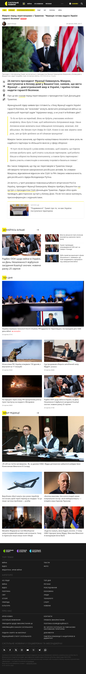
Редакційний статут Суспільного (16, 636)
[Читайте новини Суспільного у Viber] (33, 650)
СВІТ (45, 10)
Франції (40, 81)
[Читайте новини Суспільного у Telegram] (39, 650)
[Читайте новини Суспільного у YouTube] (28, 650)
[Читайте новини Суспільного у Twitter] (16, 650)
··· (62, 3)
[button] (4, 82)
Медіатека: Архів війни (12, 570)
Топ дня (47, 580)
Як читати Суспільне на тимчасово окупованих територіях (59, 628)
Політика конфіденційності (56, 623)
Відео (4, 566)
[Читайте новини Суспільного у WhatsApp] (45, 650)
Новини (47, 606)
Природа (6, 602)
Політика (6, 591)
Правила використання (54, 620)
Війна (29, 4)
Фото (46, 566)
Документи (49, 633)
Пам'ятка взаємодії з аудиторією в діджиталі (59, 637)
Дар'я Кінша (11, 24)
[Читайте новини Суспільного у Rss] (4, 650)
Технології (48, 598)
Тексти (47, 563)
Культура (6, 606)
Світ (4, 595)
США (4, 10)
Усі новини (38, 4)
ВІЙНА (60, 10)
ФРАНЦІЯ (11, 10)
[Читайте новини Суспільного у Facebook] (10, 650)
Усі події (6, 580)
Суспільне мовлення (11, 620)
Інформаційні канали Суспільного (17, 627)
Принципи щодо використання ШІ (17, 623)
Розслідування (50, 588)
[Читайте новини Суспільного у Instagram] (22, 650)
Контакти (48, 616)
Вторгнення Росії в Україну (26, 10)
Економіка (48, 591)
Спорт (46, 602)
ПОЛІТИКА (52, 10)
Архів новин (7, 616)
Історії (5, 598)
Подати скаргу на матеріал (14, 633)
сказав (22, 95)
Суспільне (30, 661)
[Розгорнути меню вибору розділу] (24, 3)
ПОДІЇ (38, 10)
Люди (46, 595)
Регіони (49, 4)
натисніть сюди (31, 663)
